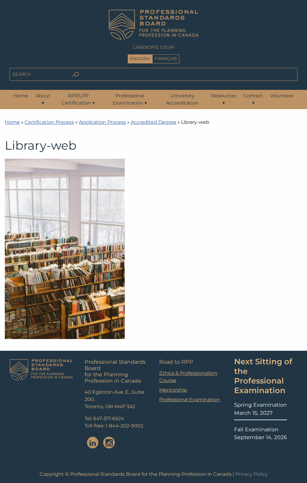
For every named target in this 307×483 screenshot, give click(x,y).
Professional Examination (130, 99)
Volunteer (282, 96)
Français (166, 58)
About (42, 99)
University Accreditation (182, 99)
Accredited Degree (153, 122)
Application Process (102, 122)
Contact (253, 99)
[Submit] (75, 74)
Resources (223, 99)
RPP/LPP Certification (78, 99)
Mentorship (173, 390)
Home (20, 96)
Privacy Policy (251, 474)
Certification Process (49, 122)
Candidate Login (153, 47)
